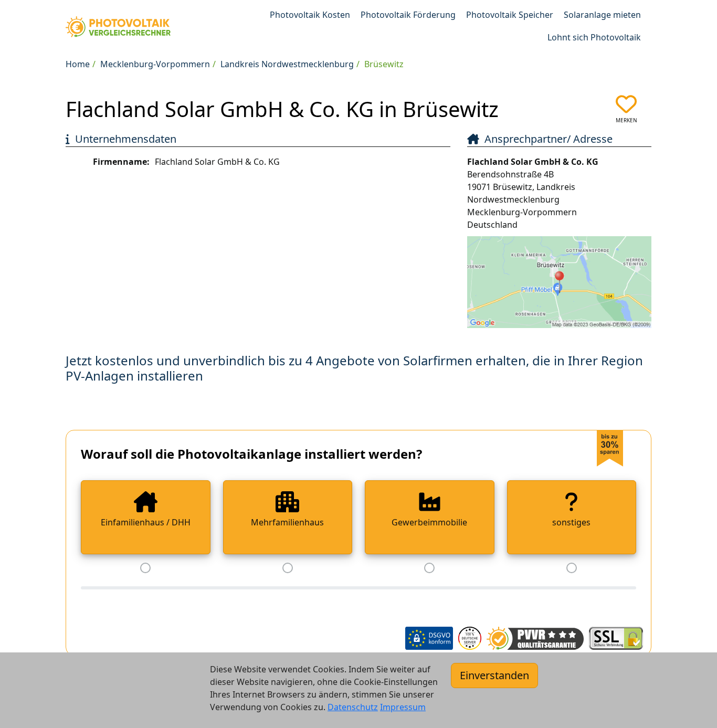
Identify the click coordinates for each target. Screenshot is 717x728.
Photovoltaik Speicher (509, 14)
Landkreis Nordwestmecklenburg (287, 64)
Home (78, 64)
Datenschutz (353, 707)
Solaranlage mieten (602, 14)
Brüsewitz (384, 64)
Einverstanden (494, 675)
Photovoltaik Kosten (310, 14)
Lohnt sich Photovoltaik (594, 37)
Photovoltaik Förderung (408, 14)
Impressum (403, 707)
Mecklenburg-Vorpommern (155, 64)
